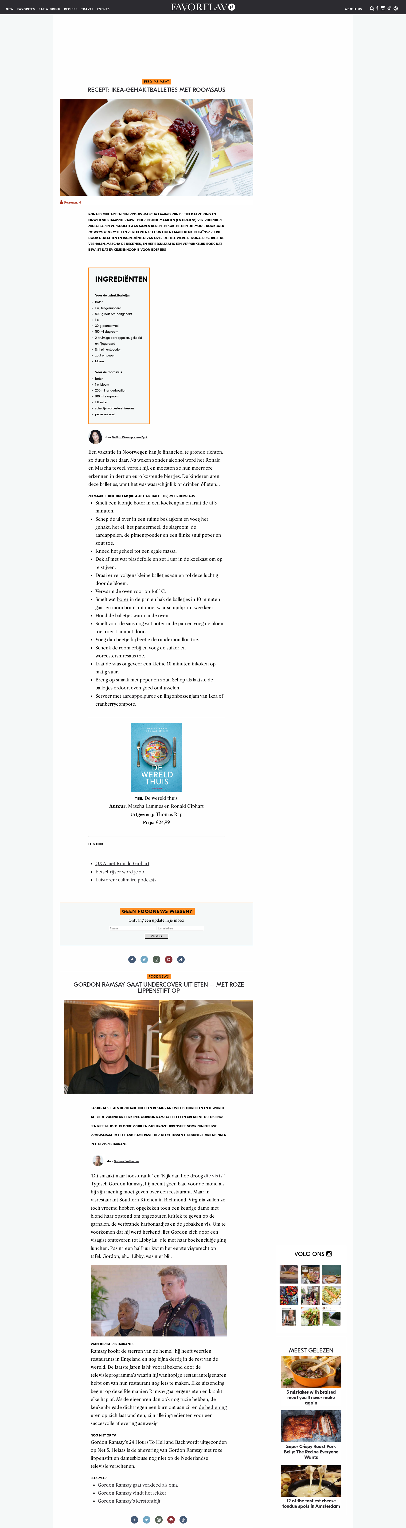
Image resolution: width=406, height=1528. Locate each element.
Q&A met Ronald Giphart (122, 863)
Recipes (71, 9)
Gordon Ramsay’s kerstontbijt (129, 1501)
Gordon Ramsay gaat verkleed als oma (138, 1485)
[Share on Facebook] (132, 962)
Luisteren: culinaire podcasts (125, 880)
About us (353, 9)
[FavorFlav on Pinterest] (395, 8)
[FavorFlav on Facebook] (377, 8)
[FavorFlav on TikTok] (389, 8)
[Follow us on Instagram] (156, 962)
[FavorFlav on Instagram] (383, 8)
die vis (211, 1176)
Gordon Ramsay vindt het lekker (132, 1493)
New (10, 9)
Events (103, 9)
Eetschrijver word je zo (119, 872)
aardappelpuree (139, 696)
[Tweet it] (144, 962)
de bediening (213, 1407)
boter (123, 599)
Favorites (26, 9)
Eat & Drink (50, 9)
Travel (87, 9)
